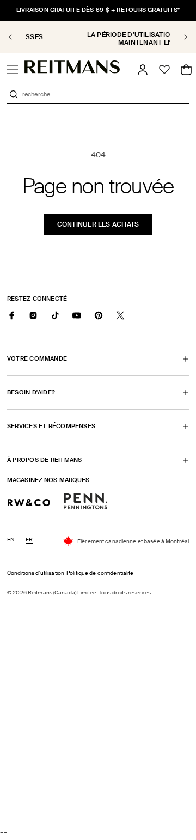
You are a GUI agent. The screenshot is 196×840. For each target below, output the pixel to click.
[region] (98, 36)
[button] (12, 69)
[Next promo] (179, 37)
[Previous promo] (16, 37)
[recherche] (13, 94)
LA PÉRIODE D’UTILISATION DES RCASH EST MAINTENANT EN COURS (100, 38)
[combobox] (104, 94)
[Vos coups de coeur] (164, 69)
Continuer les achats (98, 224)
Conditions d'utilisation (35, 572)
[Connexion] (142, 69)
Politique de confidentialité (100, 572)
